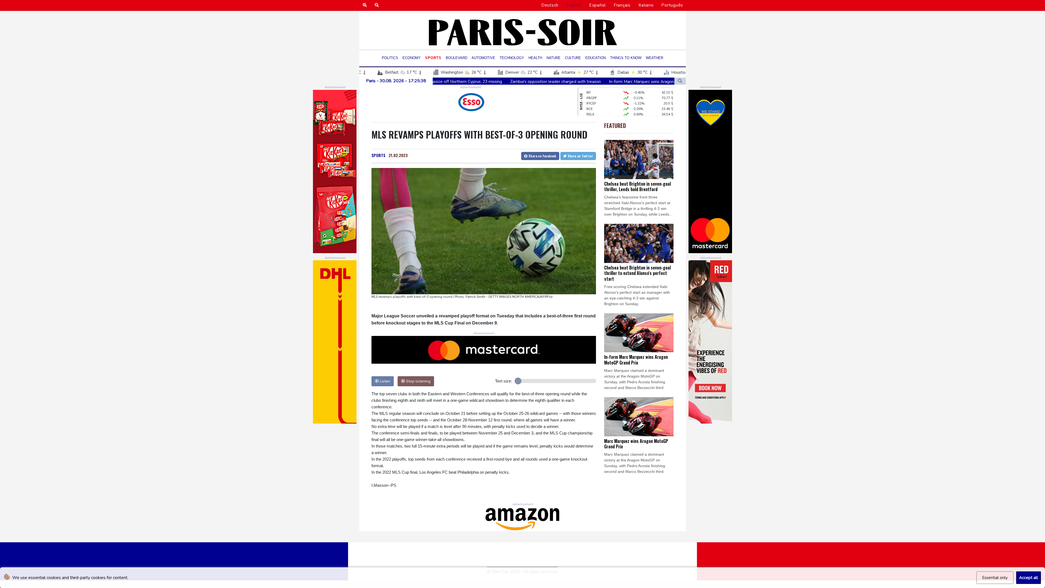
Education (595, 58)
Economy (411, 58)
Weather (654, 58)
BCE (589, 96)
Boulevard (456, 58)
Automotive (483, 58)
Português (672, 5)
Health (535, 58)
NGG (590, 107)
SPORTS (378, 155)
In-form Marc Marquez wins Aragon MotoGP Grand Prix (586, 81)
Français (622, 5)
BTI (588, 113)
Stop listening (418, 381)
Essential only (995, 577)
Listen (384, 381)
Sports (433, 58)
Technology (512, 58)
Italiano (646, 5)
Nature (553, 58)
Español (597, 5)
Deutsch (549, 5)
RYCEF (591, 91)
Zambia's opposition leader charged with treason (481, 81)
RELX (590, 102)
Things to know (625, 58)
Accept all (1028, 577)
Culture (573, 58)
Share (542, 156)
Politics (390, 58)
